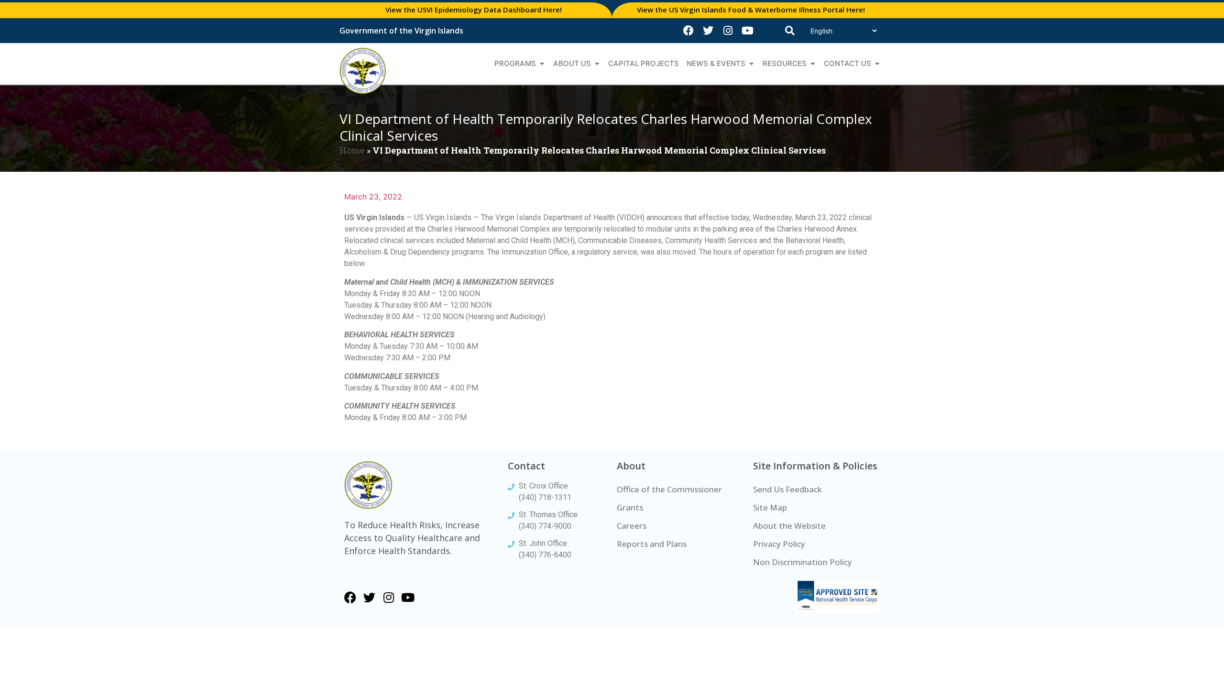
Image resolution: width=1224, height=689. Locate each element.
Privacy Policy (779, 543)
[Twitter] (708, 30)
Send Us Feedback (787, 489)
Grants (630, 507)
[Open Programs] (542, 63)
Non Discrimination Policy (802, 561)
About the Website (789, 525)
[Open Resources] (812, 63)
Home (352, 150)
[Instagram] (727, 30)
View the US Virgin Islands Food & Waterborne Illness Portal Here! (751, 9)
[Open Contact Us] (877, 63)
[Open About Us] (597, 63)
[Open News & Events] (751, 63)
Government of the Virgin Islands (401, 30)
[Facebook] (688, 30)
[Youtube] (747, 30)
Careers (631, 525)
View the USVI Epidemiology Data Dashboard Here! (473, 9)
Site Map (770, 507)
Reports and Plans (652, 543)
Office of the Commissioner (669, 489)
